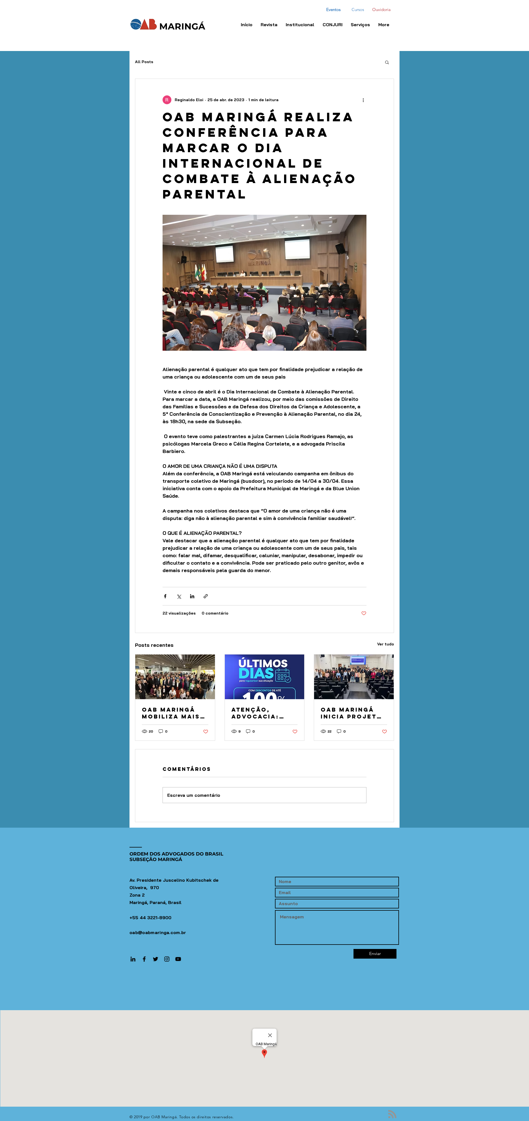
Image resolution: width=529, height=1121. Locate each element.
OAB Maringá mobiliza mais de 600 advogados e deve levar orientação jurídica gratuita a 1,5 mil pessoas (171, 713)
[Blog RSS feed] (392, 1114)
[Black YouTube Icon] (178, 959)
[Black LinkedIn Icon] (132, 959)
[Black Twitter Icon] (155, 959)
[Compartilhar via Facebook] (165, 596)
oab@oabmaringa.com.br (157, 932)
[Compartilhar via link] (205, 596)
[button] (333, 24)
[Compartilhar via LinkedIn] (192, 596)
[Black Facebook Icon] (144, 959)
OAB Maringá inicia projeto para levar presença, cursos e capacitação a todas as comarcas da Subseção (351, 713)
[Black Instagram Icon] (166, 959)
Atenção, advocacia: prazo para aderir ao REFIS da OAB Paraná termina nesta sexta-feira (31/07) (263, 713)
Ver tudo (385, 644)
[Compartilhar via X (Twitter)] (178, 596)
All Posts (144, 61)
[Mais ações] (363, 99)
